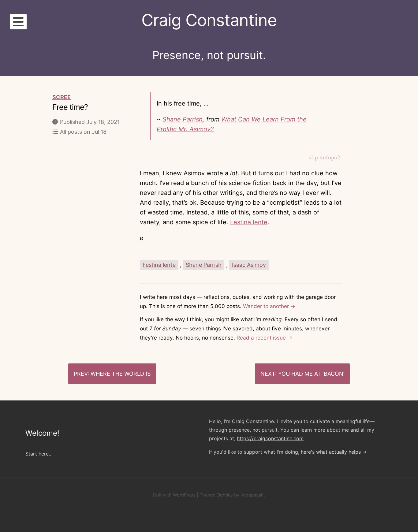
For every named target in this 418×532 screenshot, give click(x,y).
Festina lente (248, 222)
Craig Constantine (209, 20)
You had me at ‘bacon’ (311, 373)
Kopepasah (252, 494)
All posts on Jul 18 (83, 131)
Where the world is (121, 373)
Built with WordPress (174, 494)
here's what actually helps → (334, 452)
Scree (61, 97)
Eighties (224, 494)
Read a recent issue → (264, 337)
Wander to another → (269, 306)
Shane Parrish (182, 119)
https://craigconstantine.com (270, 438)
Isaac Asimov (249, 265)
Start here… (39, 454)
